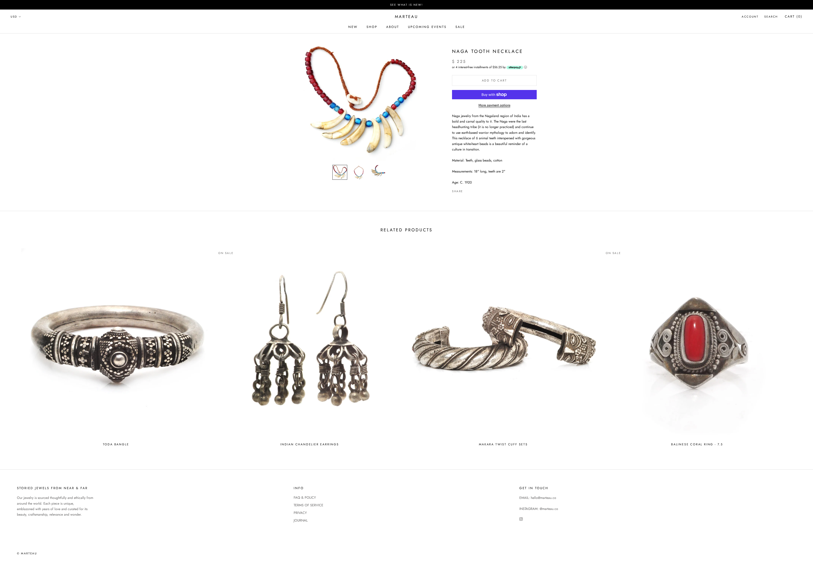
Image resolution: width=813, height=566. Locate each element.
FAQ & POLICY (305, 497)
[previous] (13, 346)
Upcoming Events (427, 27)
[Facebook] (467, 190)
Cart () (793, 16)
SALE (460, 27)
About (392, 27)
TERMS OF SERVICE (308, 505)
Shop (371, 27)
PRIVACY (300, 512)
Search (771, 17)
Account (750, 17)
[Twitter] (472, 190)
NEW (353, 27)
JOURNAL (301, 520)
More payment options (494, 105)
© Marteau (27, 553)
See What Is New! (406, 5)
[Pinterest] (478, 190)
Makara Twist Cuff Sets (503, 444)
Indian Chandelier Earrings (309, 444)
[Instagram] (521, 519)
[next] (800, 346)
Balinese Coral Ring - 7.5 (697, 444)
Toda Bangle (116, 444)
